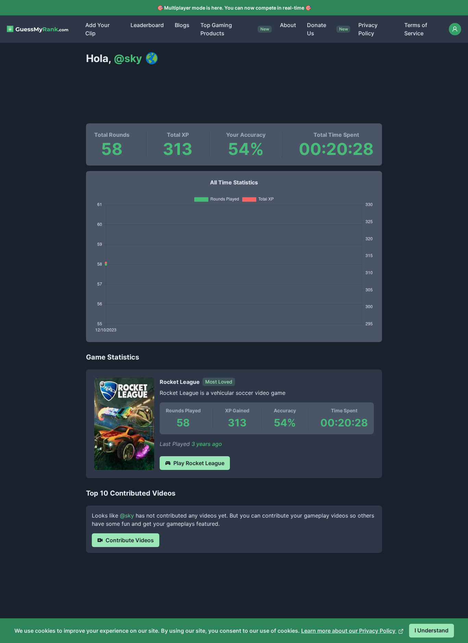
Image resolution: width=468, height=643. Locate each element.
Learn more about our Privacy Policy (349, 630)
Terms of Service (415, 29)
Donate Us (316, 29)
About (288, 25)
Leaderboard (147, 25)
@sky (127, 515)
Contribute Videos (130, 540)
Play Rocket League (198, 463)
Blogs (182, 25)
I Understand (431, 630)
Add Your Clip (97, 29)
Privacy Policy (368, 29)
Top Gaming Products (216, 29)
